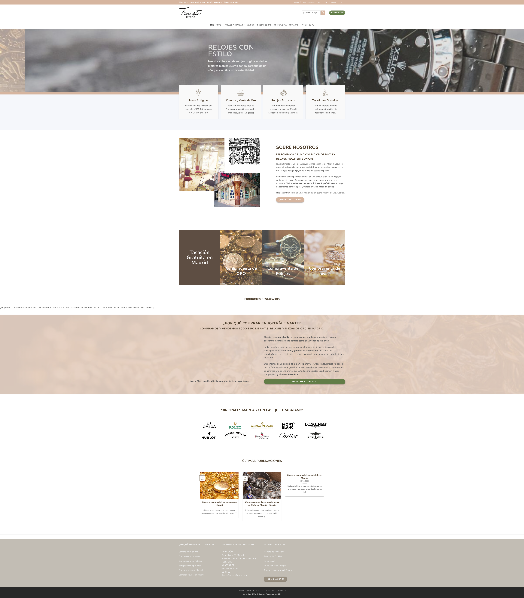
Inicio (211, 25)
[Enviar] (323, 13)
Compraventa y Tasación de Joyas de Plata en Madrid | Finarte (262, 503)
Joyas (218, 25)
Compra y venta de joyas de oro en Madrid (219, 503)
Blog (320, 2)
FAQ (326, 2)
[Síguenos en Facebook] (303, 25)
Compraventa (280, 25)
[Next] (324, 498)
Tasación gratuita (308, 2)
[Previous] (199, 498)
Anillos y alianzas (234, 25)
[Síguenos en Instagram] (306, 25)
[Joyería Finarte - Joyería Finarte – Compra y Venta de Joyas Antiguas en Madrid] (190, 12)
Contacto (334, 2)
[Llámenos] (313, 25)
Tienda (296, 2)
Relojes (250, 25)
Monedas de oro (263, 25)
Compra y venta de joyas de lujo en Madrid (304, 476)
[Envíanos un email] (310, 25)
